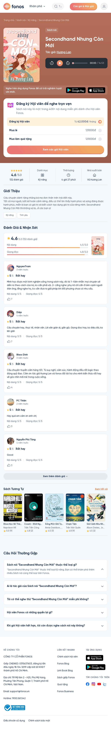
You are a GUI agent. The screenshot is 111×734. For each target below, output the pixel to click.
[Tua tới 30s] (68, 63)
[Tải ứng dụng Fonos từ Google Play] (95, 667)
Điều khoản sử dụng (14, 720)
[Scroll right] (103, 507)
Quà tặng (62, 684)
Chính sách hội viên (67, 656)
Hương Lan (64, 52)
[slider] (80, 63)
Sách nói (21, 20)
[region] (55, 175)
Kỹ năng (32, 20)
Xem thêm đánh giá (54, 476)
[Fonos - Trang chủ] (13, 6)
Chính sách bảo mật (39, 720)
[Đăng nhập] (104, 6)
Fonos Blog (63, 663)
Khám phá (36, 6)
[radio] (55, 121)
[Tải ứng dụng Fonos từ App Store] (94, 658)
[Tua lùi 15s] (52, 63)
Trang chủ (8, 20)
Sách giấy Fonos (66, 677)
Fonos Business (65, 691)
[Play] (60, 63)
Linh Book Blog (65, 670)
